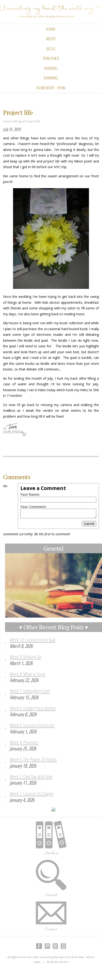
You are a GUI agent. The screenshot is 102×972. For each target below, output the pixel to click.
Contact (51, 929)
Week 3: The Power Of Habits (33, 759)
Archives (51, 853)
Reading (51, 68)
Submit (89, 523)
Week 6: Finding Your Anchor (33, 708)
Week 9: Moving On (25, 657)
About (51, 39)
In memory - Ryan (51, 88)
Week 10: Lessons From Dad (32, 640)
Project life (32, 121)
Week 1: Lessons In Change (32, 793)
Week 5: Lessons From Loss (32, 725)
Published (51, 58)
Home (51, 29)
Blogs (18, 121)
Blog (51, 48)
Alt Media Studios (57, 962)
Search (51, 895)
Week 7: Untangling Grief (30, 691)
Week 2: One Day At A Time (31, 776)
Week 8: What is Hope (27, 674)
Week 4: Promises (24, 742)
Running (51, 78)
